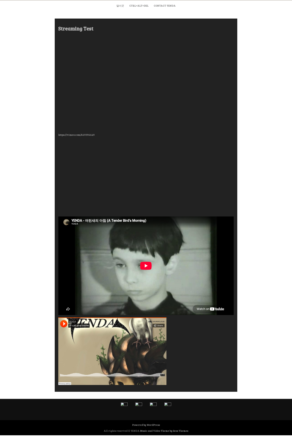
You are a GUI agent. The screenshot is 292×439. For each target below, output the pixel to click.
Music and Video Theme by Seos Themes (164, 430)
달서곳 (120, 5)
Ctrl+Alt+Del (139, 5)
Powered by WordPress (146, 425)
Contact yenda (165, 5)
